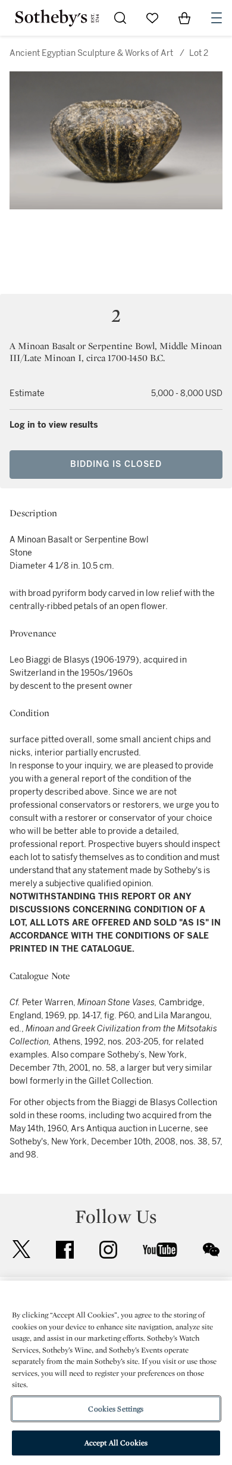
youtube (160, 1250)
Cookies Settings (115, 1409)
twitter (21, 1249)
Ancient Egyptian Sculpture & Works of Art (91, 53)
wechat (211, 1249)
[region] (116, 1373)
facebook (65, 1250)
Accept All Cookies (116, 1443)
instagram (108, 1250)
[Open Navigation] (216, 18)
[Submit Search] (120, 18)
